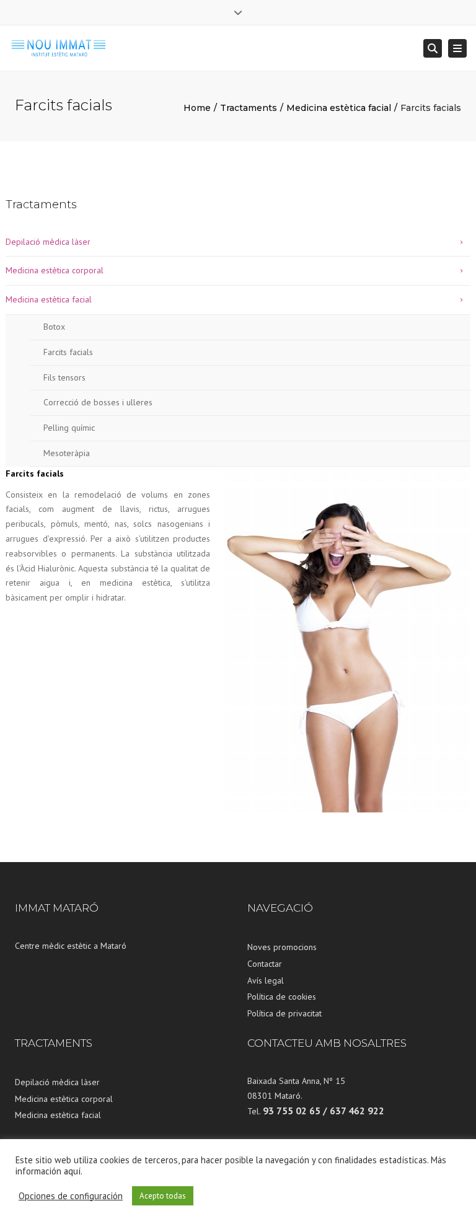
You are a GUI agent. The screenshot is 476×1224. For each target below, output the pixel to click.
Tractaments (248, 107)
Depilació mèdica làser (48, 241)
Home (197, 107)
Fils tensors (64, 377)
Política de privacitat (284, 1013)
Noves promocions (282, 947)
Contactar (264, 963)
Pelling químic (69, 427)
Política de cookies (281, 996)
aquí (72, 1171)
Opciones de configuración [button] (71, 1196)
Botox (54, 326)
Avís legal (265, 980)
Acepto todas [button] (162, 1196)
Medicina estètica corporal (55, 270)
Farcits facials (68, 352)
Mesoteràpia (66, 453)
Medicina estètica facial (338, 107)
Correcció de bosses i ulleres (97, 402)
